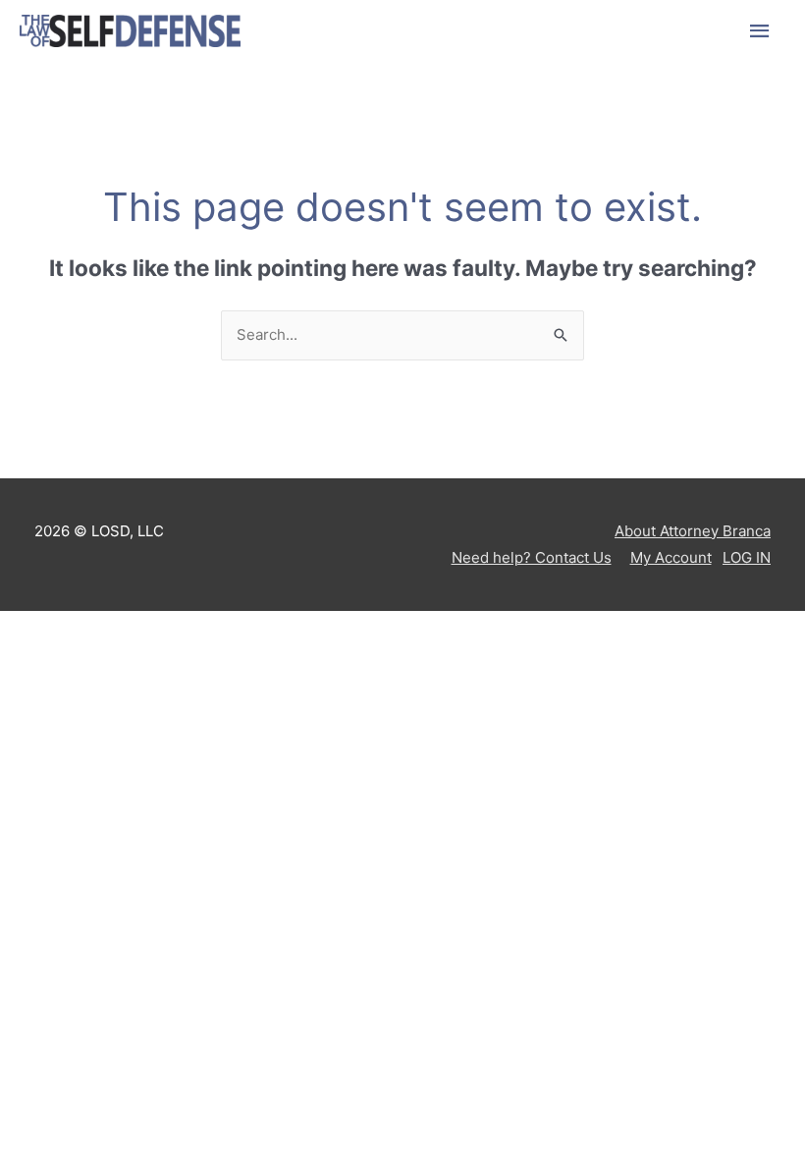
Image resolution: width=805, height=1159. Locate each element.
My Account (671, 557)
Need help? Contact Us (532, 557)
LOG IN (747, 557)
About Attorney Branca (693, 531)
